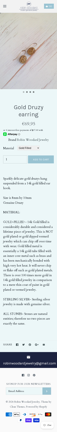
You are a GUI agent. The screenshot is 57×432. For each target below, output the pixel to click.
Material (8, 148)
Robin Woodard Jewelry (33, 140)
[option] (28, 51)
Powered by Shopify (36, 406)
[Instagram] (28, 375)
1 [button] (23, 92)
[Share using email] (44, 344)
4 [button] (33, 92)
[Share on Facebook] (17, 344)
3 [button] (30, 92)
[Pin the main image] (30, 344)
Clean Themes (17, 406)
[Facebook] (23, 375)
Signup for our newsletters (28, 384)
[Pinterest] (34, 375)
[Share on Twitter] (23, 344)
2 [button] (26, 92)
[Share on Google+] (37, 344)
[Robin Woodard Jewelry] (28, 6)
